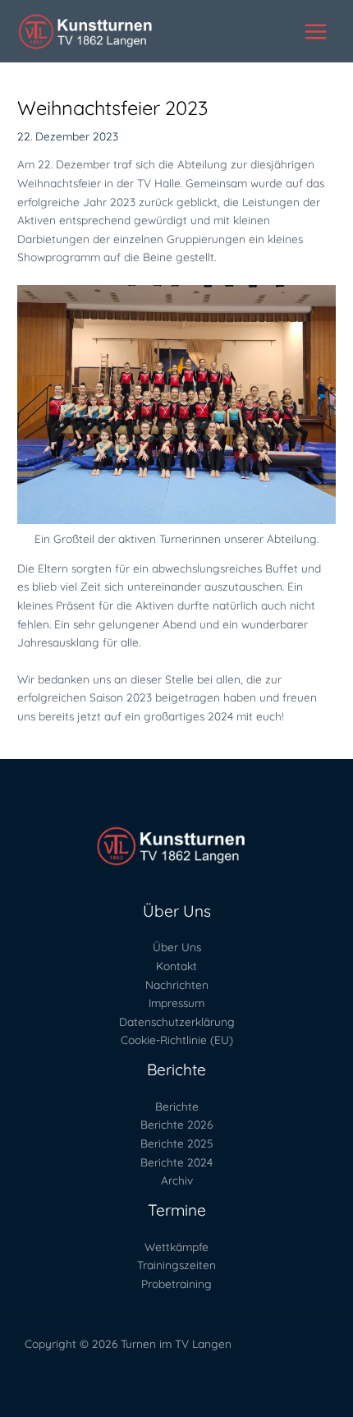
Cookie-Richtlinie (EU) (177, 1040)
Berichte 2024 (176, 1162)
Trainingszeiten (176, 1265)
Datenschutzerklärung (177, 1021)
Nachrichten (177, 984)
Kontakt (176, 966)
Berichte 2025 (176, 1143)
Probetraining (176, 1283)
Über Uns (177, 947)
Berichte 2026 (176, 1124)
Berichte (177, 1106)
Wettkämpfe (176, 1247)
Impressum (176, 1003)
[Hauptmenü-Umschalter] (316, 31)
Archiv (177, 1180)
